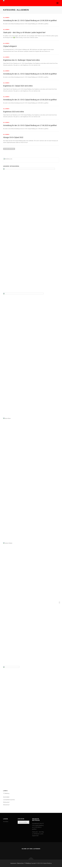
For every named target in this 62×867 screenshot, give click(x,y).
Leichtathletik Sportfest (9, 799)
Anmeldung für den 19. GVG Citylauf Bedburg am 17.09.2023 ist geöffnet (30, 125)
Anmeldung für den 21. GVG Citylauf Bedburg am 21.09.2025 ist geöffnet (30, 74)
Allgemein (6, 17)
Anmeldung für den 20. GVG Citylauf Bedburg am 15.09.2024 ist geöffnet (30, 100)
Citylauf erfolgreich (10, 46)
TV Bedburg (6, 793)
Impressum (13, 863)
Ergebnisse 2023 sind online (13, 112)
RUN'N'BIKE (6, 797)
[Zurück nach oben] (31, 859)
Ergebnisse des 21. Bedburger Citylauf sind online (21, 60)
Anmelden (5, 821)
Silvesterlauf (6, 804)
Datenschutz (20, 863)
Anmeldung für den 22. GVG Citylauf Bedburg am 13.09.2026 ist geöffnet (30, 20)
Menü (57, 3)
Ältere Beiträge (9, 148)
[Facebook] (31, 852)
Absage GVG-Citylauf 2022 (13, 137)
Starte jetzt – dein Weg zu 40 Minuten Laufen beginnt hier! (24, 32)
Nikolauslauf (6, 802)
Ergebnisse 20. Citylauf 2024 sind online (18, 86)
